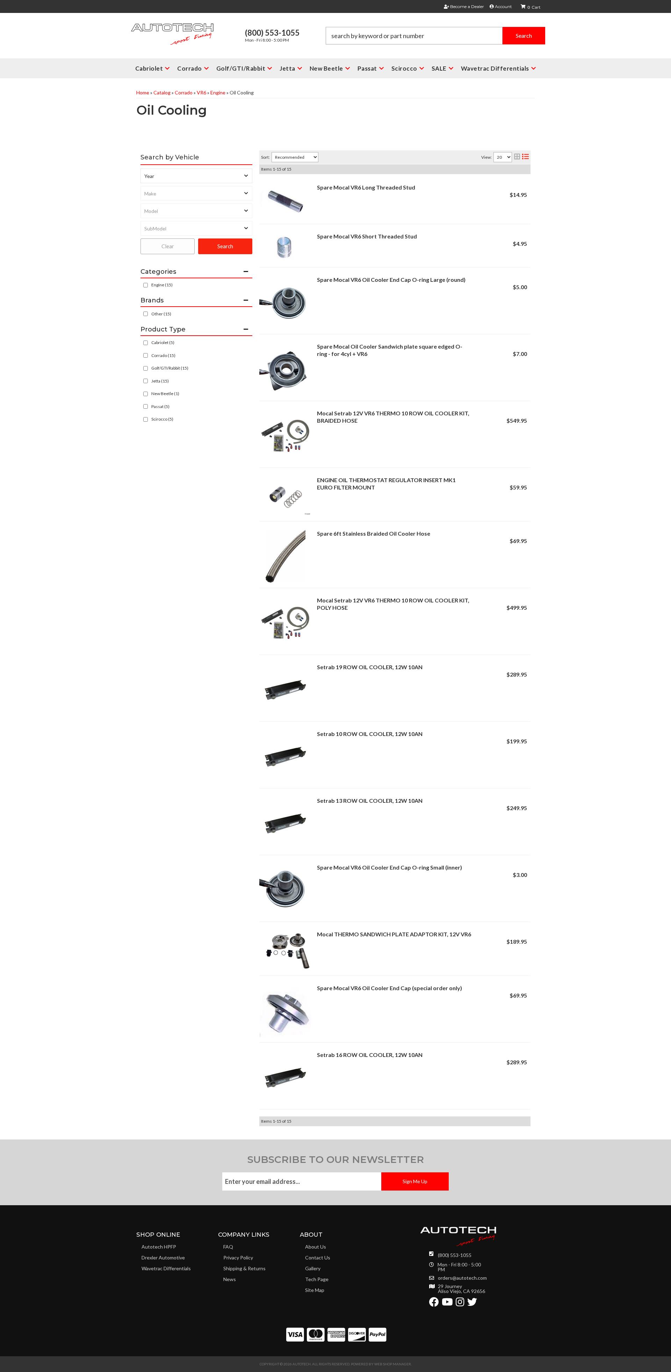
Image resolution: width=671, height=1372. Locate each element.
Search (225, 246)
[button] (435, 35)
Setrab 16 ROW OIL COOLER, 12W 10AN (370, 1054)
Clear (167, 246)
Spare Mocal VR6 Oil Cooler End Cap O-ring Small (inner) (389, 867)
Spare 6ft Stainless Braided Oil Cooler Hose (373, 533)
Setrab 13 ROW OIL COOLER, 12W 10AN (370, 800)
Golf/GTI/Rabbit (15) (169, 368)
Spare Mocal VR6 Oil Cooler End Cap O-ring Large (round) (391, 279)
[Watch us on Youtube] (447, 1304)
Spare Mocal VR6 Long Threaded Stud (366, 187)
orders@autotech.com (462, 1277)
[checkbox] (145, 314)
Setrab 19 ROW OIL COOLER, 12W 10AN (370, 667)
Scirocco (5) (162, 419)
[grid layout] (517, 157)
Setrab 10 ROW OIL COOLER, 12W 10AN (370, 733)
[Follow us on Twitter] (472, 1304)
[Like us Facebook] (434, 1304)
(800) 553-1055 (454, 1255)
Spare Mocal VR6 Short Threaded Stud (367, 236)
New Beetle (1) (165, 393)
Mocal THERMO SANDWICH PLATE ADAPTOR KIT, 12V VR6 (394, 934)
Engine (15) (162, 284)
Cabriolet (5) (162, 342)
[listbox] (196, 176)
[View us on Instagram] (460, 1304)
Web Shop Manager (392, 1364)
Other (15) (161, 313)
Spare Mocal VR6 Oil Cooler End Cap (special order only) (389, 988)
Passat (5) (160, 406)
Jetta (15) (160, 381)
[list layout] (525, 157)
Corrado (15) (163, 355)
